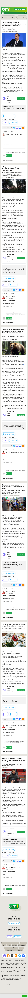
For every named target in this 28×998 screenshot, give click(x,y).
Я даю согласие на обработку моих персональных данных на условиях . (13, 150)
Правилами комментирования (20, 152)
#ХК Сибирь (5, 767)
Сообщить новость (9, 116)
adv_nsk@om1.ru (16, 932)
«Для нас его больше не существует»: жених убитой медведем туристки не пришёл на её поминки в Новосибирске (14, 426)
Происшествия (7, 947)
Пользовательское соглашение (8, 982)
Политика (14, 945)
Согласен (24, 996)
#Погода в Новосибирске (8, 631)
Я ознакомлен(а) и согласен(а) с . (14, 152)
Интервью (15, 947)
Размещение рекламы (10, 950)
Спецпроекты (23, 942)
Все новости (4, 942)
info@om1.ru (16, 921)
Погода (9, 945)
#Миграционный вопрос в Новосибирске (11, 495)
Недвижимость (21, 945)
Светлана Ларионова (11, 296)
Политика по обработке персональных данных (11, 985)
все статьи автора (9, 136)
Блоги (4, 945)
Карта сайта (20, 950)
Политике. (17, 996)
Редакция (21, 947)
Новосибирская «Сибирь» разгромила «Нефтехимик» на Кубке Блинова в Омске (14, 842)
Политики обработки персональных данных (13, 150)
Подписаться (21, 98)
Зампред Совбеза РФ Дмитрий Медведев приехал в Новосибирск (14, 109)
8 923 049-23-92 (14, 919)
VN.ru (10, 528)
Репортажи (16, 942)
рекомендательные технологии (8, 980)
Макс (6, 122)
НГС (24, 364)
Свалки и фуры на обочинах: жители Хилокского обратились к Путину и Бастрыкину (12, 566)
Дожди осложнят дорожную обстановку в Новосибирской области (13, 700)
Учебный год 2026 (22, 17)
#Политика (14, 31)
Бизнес (10, 942)
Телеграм (14, 122)
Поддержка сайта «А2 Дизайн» (8, 987)
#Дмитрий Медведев (7, 31)
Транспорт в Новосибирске (8, 17)
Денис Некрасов (10, 134)
